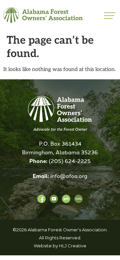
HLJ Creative (72, 245)
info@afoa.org (68, 175)
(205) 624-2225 (70, 160)
